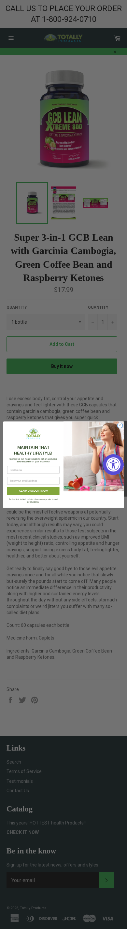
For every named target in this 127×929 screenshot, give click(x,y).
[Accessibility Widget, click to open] (113, 464)
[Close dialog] (120, 425)
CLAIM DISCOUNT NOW (33, 490)
